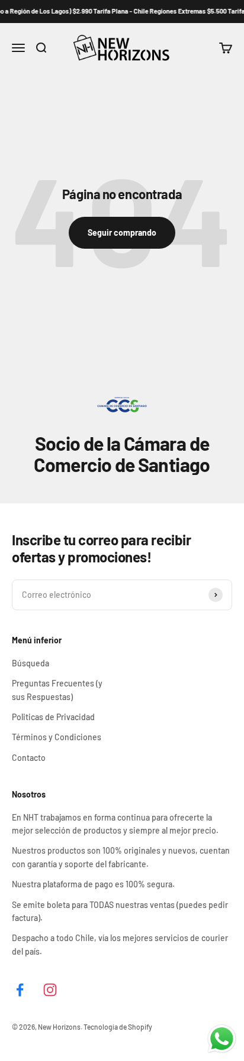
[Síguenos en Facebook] (20, 990)
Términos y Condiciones (56, 737)
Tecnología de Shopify (118, 1027)
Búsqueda (30, 663)
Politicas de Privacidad (53, 717)
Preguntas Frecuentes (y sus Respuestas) (57, 689)
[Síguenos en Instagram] (50, 990)
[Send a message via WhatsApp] (222, 1039)
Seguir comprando (122, 232)
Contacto (29, 758)
